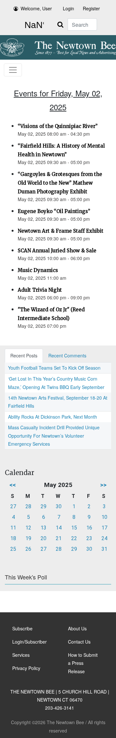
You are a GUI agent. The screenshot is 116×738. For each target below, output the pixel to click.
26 (28, 549)
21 (59, 538)
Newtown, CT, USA (33, 25)
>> (103, 485)
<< (12, 485)
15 (74, 528)
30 (59, 506)
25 (13, 549)
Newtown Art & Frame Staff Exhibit (60, 231)
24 (104, 538)
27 (13, 506)
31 (104, 549)
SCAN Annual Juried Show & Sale (57, 251)
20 (43, 538)
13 (43, 528)
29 (43, 506)
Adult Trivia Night (40, 290)
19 (28, 538)
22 (74, 538)
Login (68, 8)
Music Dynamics (38, 270)
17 (104, 528)
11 (13, 528)
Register (91, 8)
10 (104, 517)
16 (89, 528)
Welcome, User (36, 8)
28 (28, 506)
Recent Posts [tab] (23, 355)
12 (28, 528)
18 (13, 538)
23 (89, 538)
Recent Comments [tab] (67, 355)
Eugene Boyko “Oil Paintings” (54, 211)
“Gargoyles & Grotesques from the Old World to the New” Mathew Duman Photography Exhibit (60, 183)
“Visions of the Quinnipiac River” (58, 126)
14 (59, 528)
